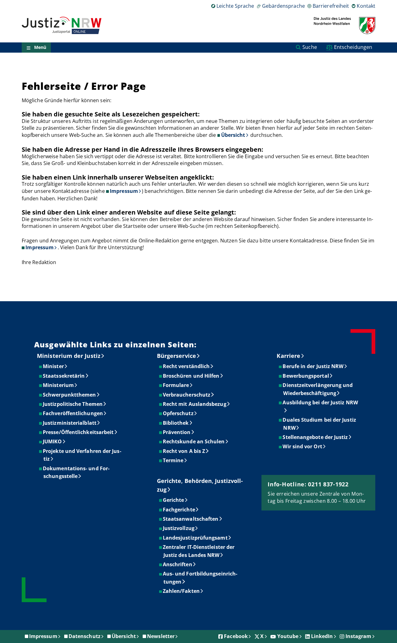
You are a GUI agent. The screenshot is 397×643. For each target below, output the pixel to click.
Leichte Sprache (235, 5)
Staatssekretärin (64, 375)
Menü (40, 47)
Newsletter (161, 636)
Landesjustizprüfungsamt (195, 537)
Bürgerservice (176, 355)
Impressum (124, 191)
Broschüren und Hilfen (191, 375)
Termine (173, 460)
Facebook (236, 636)
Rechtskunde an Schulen (194, 441)
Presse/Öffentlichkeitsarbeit (78, 432)
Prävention (177, 432)
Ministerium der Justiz (68, 355)
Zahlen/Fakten (181, 591)
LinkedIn (322, 636)
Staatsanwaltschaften (191, 518)
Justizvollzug (178, 528)
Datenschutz (84, 636)
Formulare (176, 385)
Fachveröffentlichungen (73, 413)
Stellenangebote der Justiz (315, 437)
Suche (309, 47)
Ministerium (58, 385)
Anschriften (177, 564)
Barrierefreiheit (331, 5)
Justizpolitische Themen (73, 404)
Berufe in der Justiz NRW (313, 366)
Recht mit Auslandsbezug (194, 404)
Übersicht (233, 135)
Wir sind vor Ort (302, 446)
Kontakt (366, 5)
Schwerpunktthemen (69, 394)
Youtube (288, 636)
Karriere (288, 355)
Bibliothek (176, 422)
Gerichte (173, 500)
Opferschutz (178, 413)
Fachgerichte (179, 509)
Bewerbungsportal (306, 375)
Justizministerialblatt (69, 422)
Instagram (359, 636)
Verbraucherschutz (186, 394)
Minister (53, 366)
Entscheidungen (353, 47)
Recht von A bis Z (184, 451)
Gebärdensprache (283, 5)
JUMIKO (52, 441)
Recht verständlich (186, 366)
